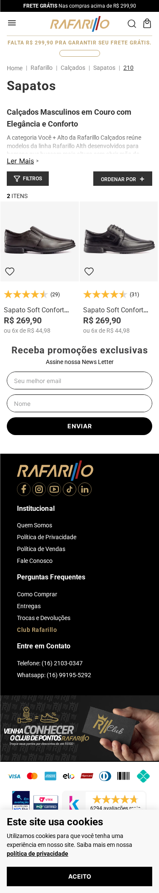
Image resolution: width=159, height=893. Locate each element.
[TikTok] (69, 490)
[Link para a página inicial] (16, 68)
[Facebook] (24, 490)
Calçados (73, 67)
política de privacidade (37, 853)
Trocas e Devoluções (43, 618)
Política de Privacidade (46, 537)
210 (128, 67)
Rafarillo (42, 67)
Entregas (29, 606)
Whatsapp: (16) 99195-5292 (54, 675)
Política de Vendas (41, 549)
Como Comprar (37, 594)
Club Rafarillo (37, 629)
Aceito (79, 876)
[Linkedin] (85, 490)
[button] (28, 178)
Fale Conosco (35, 560)
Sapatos (104, 67)
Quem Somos (34, 525)
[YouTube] (54, 490)
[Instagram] (39, 490)
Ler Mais (20, 161)
